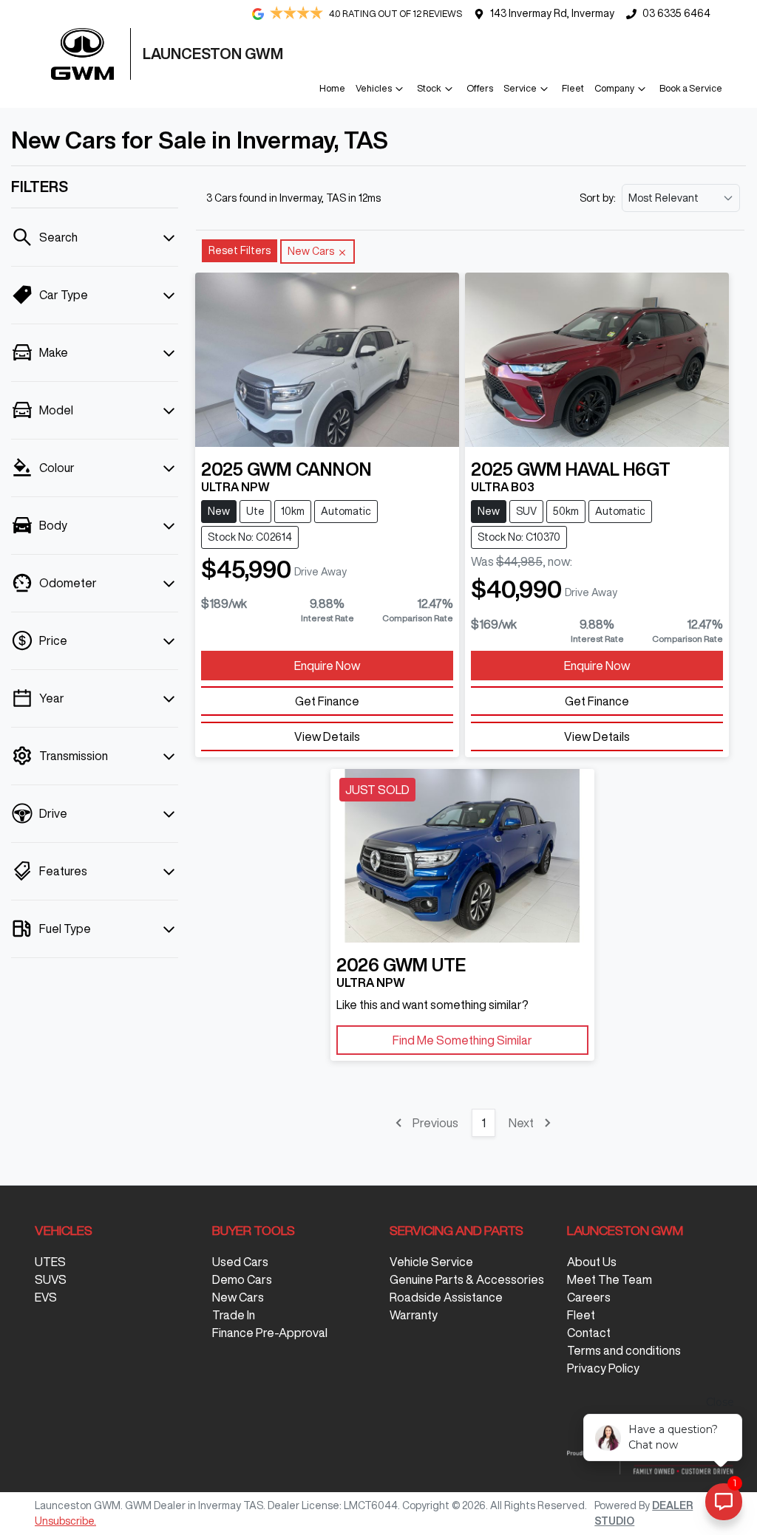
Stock (429, 88)
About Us (592, 1262)
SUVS (51, 1279)
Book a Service (690, 88)
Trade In (233, 1315)
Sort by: (598, 198)
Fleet (573, 88)
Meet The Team (609, 1279)
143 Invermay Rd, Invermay (552, 13)
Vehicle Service (431, 1262)
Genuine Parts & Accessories (467, 1279)
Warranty (414, 1315)
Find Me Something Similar (462, 1040)
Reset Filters (239, 250)
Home (332, 88)
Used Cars (240, 1262)
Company (614, 88)
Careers (589, 1297)
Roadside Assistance (446, 1297)
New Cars (238, 1297)
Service (520, 88)
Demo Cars (242, 1279)
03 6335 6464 (676, 13)
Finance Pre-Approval (269, 1333)
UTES (50, 1262)
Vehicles (374, 88)
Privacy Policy (603, 1368)
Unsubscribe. (65, 1521)
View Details (327, 736)
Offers (479, 88)
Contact (589, 1333)
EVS (46, 1297)
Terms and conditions (624, 1350)
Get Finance (327, 701)
